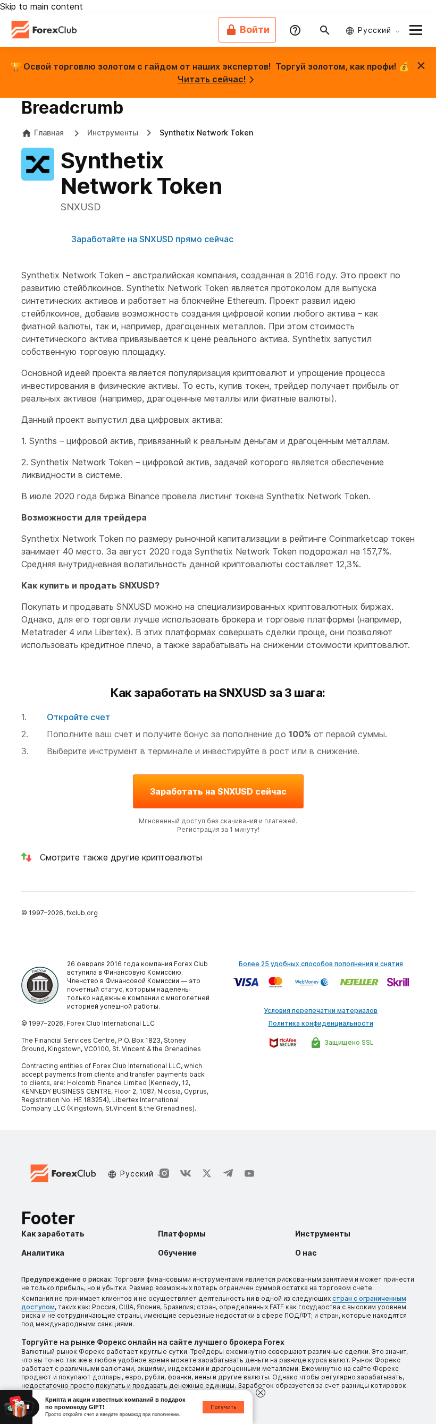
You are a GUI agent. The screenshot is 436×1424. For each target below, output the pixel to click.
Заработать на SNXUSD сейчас (218, 791)
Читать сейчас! (212, 79)
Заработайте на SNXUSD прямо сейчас (152, 239)
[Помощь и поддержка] (295, 30)
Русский (374, 30)
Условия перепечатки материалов (321, 1010)
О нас (306, 1252)
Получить (223, 1407)
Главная (49, 132)
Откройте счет (78, 717)
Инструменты (112, 132)
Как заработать (53, 1233)
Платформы (182, 1233)
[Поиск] (325, 30)
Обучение (177, 1252)
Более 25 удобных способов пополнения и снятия (321, 964)
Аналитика (42, 1252)
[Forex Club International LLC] (45, 29)
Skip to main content (41, 6)
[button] (415, 29)
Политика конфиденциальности (321, 1023)
